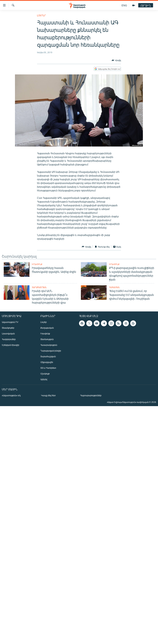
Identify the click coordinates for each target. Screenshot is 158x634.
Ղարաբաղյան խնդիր (50, 350)
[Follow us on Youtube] (97, 323)
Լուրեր (41, 15)
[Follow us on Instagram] (111, 323)
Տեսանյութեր (8, 327)
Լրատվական (8, 333)
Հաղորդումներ (9, 339)
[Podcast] (126, 323)
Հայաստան (114, 287)
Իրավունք (37, 264)
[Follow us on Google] (133, 323)
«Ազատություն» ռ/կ (11, 395)
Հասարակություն (48, 345)
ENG (124, 5)
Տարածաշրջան (39, 287)
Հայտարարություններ (90, 395)
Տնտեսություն (47, 339)
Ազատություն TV (10, 322)
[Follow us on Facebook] (82, 323)
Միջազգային (46, 362)
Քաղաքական (47, 327)
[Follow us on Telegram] (104, 323)
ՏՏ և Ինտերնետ (48, 368)
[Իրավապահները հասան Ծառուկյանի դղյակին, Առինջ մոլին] (16, 269)
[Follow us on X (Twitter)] (89, 323)
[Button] (116, 60)
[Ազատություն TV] (133, 5)
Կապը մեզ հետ (48, 395)
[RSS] (118, 323)
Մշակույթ (45, 373)
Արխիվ (43, 379)
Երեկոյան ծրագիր (10, 345)
